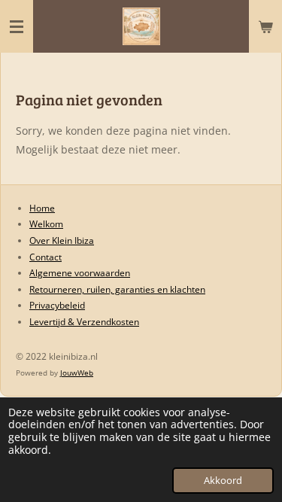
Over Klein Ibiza (61, 240)
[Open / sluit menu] (16, 26)
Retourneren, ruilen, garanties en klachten (117, 289)
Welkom (46, 224)
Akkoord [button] (223, 480)
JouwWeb (76, 372)
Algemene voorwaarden (79, 272)
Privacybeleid (57, 305)
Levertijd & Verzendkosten (84, 321)
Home (42, 208)
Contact (45, 257)
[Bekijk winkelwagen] (265, 26)
